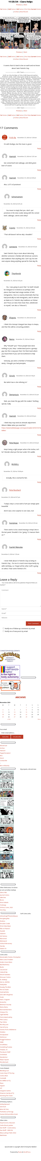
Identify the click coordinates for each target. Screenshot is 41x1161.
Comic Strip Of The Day (7, 1073)
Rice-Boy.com (4, 1024)
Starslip (2, 946)
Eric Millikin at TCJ (5, 1081)
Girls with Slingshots (6, 995)
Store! (2, 758)
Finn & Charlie (4, 990)
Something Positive (6, 1047)
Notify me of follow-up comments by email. (20, 628)
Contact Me (3, 760)
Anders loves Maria (6, 962)
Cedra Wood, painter (6, 1125)
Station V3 (3, 948)
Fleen (1, 1083)
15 (26, 712)
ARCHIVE (20, 697)
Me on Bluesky (4, 766)
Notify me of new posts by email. (16, 631)
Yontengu (3, 905)
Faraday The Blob (5, 987)
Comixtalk (3, 1078)
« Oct (8, 719)
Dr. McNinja (3, 980)
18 (3, 714)
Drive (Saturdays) (5, 926)
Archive (16, 12)
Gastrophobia (4, 992)
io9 (1, 1088)
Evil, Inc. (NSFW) (4, 982)
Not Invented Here (6, 1010)
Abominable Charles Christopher (10, 957)
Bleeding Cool (4, 1071)
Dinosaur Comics (5, 977)
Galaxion (3, 933)
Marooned (3, 938)
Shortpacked (4, 1035)
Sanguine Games (5, 1091)
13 (14, 712)
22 (26, 714)
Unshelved (3, 1054)
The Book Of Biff (5, 1052)
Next (25, 5)
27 (14, 717)
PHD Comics (4, 1020)
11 (3, 712)
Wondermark (4, 1062)
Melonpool (3, 941)
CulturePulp (3, 972)
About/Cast (3, 745)
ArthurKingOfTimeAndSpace (9, 916)
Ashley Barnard (5, 1104)
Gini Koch (3, 1107)
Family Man (3, 984)
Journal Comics (4, 895)
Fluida (20, 1152)
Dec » (39, 719)
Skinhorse (3, 1037)
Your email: (3, 729)
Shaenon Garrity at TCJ (7, 1093)
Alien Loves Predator (6, 959)
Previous (19, 5)
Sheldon (2, 1032)
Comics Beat (4, 1076)
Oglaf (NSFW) (4, 1014)
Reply (39, 148)
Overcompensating (6, 1017)
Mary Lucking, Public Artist (8, 1133)
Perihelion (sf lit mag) (6, 1112)
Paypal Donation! (5, 753)
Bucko (2, 967)
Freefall (2, 931)
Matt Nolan (3, 1135)
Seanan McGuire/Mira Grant (9, 1114)
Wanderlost (3, 1057)
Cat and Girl (3, 970)
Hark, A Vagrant (5, 999)
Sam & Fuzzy (4, 1027)
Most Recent (24, 12)
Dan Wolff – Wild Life (6, 1130)
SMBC (2, 1042)
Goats (2, 997)
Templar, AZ (3, 1050)
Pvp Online (3, 1022)
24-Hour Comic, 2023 (6, 907)
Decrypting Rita (4, 918)
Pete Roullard (15, 490)
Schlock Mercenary (6, 943)
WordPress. (27, 1152)
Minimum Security (5, 1005)
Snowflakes (3, 1045)
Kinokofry (3, 1002)
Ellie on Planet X (5, 929)
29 (26, 717)
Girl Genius (3, 936)
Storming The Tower (6, 1096)
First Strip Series (33, 9)
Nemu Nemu (4, 1007)
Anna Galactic (4, 902)
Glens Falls (3, 892)
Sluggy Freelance (5, 1039)
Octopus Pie (4, 1012)
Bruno (2, 900)
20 (14, 714)
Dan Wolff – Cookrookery (8, 1128)
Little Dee (3, 897)
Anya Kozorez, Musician (7, 1123)
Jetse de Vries (4, 1109)
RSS (1, 756)
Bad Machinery (4, 965)
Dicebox (2, 921)
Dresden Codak (5, 923)
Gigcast (2, 1086)
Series (3, 9)
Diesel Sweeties (5, 975)
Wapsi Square (4, 1060)
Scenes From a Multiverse (8, 1030)
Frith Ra (12, 137)
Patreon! (2, 751)
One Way (3, 910)
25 (3, 717)
